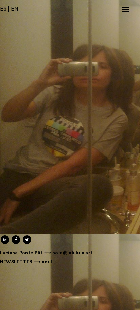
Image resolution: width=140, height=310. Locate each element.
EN (14, 9)
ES (3, 9)
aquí (47, 262)
